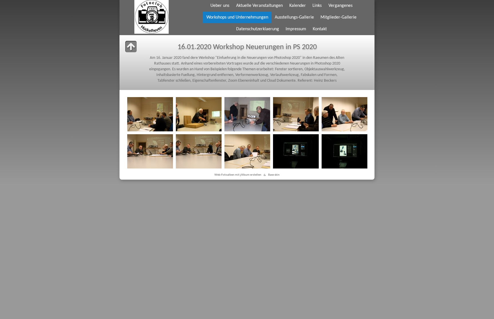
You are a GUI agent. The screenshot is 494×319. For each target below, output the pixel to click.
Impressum (296, 29)
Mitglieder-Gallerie (338, 17)
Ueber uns (219, 5)
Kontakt (320, 29)
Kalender (297, 5)
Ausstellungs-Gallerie (294, 17)
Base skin (274, 175)
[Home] (151, 17)
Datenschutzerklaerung (257, 29)
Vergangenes (340, 5)
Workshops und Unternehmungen (237, 17)
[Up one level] (131, 46)
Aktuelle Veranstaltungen (259, 5)
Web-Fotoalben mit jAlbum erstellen (237, 175)
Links (317, 5)
